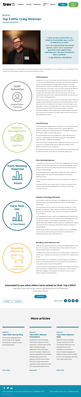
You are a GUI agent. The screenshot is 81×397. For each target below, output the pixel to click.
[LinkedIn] (12, 388)
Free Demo (73, 4)
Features (21, 4)
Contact (52, 4)
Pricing (28, 4)
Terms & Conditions (8, 391)
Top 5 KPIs (17, 301)
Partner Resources (28, 391)
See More (40, 296)
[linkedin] (73, 301)
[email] (76, 301)
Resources (37, 4)
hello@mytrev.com (39, 391)
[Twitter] (8, 388)
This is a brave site (6, 394)
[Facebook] (4, 388)
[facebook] (65, 301)
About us (45, 4)
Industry (7, 301)
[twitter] (69, 301)
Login (63, 4)
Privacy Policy (18, 391)
